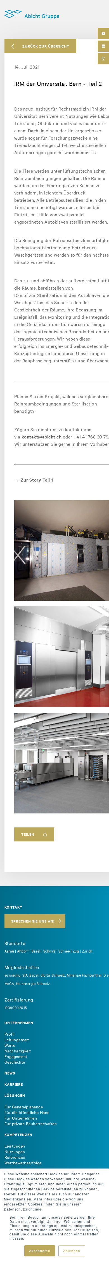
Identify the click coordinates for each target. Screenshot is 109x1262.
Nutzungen (14, 1151)
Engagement (15, 1056)
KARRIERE (13, 1084)
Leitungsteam (17, 1039)
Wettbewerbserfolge (23, 1162)
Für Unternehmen (20, 1118)
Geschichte (14, 1062)
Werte (9, 1045)
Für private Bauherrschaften (30, 1123)
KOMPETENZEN (18, 1134)
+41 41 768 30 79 (91, 436)
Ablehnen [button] (71, 1250)
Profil (9, 1034)
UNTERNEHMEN (18, 1022)
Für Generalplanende (23, 1106)
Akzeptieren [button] (39, 1250)
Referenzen (14, 1157)
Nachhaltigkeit (17, 1051)
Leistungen (14, 1146)
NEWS (9, 1073)
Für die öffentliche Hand (27, 1112)
